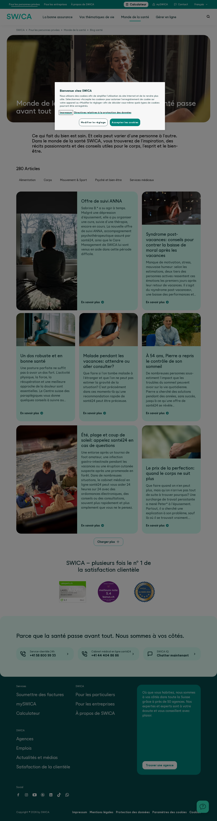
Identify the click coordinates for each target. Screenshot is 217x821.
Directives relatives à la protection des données (102, 112)
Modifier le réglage (93, 122)
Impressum (66, 112)
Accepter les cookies (125, 122)
